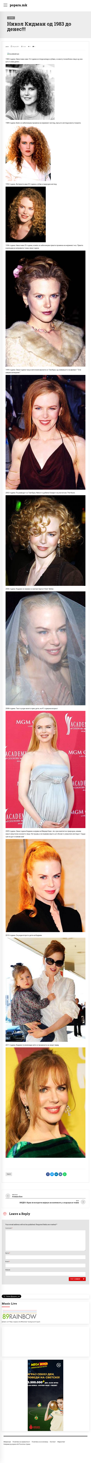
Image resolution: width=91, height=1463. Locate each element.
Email (7, 1261)
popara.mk (18, 5)
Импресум (7, 1442)
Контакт (53, 1442)
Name (7, 1253)
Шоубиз (11, 18)
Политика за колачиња (40, 1442)
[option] (45, 54)
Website (7, 1270)
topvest (9, 1174)
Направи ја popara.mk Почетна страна (17, 1444)
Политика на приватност (21, 1442)
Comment (8, 1228)
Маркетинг (61, 1442)
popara (7, 46)
